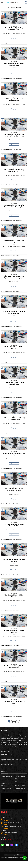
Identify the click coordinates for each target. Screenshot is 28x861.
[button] (2, 2)
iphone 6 (20, 43)
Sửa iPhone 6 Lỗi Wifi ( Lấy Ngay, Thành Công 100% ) (14, 170)
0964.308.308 (7, 839)
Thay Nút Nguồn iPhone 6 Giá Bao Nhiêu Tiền (14, 631)
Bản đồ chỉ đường (5, 751)
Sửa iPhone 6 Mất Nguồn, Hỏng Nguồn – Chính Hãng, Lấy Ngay (14, 277)
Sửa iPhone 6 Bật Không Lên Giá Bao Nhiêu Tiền (14, 667)
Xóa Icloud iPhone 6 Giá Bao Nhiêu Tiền (14, 454)
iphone (15, 26)
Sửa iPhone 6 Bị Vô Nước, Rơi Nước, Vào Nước (14, 560)
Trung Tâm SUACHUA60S (19, 33)
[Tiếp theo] (19, 721)
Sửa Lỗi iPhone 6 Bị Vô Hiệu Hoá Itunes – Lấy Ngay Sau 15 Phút (14, 135)
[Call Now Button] (25, 858)
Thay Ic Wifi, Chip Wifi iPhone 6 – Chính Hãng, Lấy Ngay (14, 489)
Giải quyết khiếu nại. (20, 788)
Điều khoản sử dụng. (20, 782)
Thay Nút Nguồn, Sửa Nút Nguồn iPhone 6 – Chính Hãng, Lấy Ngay (14, 206)
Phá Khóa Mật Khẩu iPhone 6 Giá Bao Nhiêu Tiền (14, 525)
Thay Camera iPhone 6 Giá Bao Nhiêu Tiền (14, 596)
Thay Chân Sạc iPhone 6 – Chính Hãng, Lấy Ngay (14, 383)
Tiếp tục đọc (14, 38)
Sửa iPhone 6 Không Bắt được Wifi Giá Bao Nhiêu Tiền (14, 312)
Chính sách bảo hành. (6, 776)
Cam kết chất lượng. (20, 785)
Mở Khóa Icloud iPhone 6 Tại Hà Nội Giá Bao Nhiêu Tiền (14, 418)
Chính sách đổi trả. (6, 780)
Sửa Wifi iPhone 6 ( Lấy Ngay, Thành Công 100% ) (14, 29)
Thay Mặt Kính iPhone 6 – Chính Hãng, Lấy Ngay (14, 64)
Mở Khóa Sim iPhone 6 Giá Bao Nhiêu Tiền (14, 348)
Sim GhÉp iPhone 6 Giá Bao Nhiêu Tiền (14, 241)
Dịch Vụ (12, 26)
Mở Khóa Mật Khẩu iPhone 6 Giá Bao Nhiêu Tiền (14, 99)
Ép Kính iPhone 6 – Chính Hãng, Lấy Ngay (14, 702)
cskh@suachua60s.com (11, 841)
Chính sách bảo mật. (6, 788)
